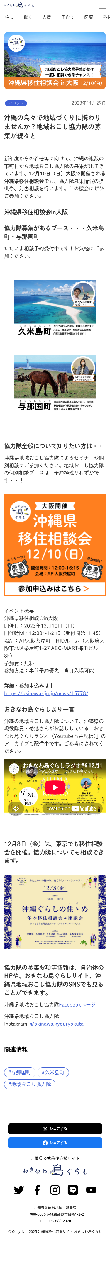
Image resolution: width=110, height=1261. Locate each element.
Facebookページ (77, 1004)
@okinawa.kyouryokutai (57, 1023)
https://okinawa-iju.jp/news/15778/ (46, 693)
